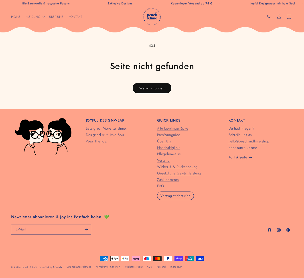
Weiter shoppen (152, 88)
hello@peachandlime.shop (249, 141)
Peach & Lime (30, 267)
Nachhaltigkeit (168, 147)
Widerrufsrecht (133, 266)
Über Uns (164, 141)
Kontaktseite (238, 157)
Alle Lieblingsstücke (172, 128)
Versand (163, 160)
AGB (149, 266)
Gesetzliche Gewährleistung (179, 173)
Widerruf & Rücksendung (177, 166)
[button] (35, 16)
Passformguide (168, 134)
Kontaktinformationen (108, 266)
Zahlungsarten (168, 179)
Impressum (176, 266)
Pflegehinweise (169, 153)
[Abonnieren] (86, 229)
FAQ (160, 185)
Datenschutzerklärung (79, 266)
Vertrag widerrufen (175, 195)
